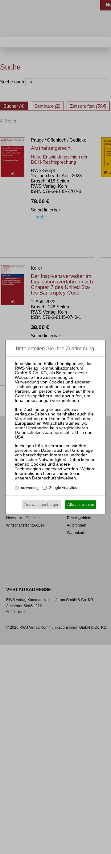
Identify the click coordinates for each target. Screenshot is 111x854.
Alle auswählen (80, 504)
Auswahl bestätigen (41, 504)
